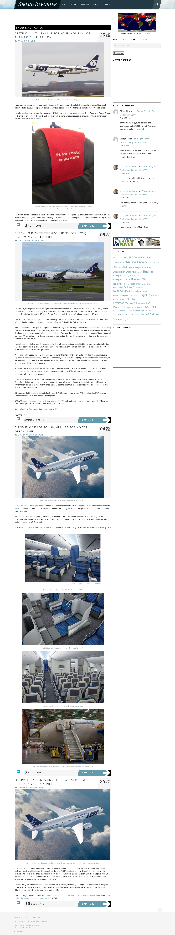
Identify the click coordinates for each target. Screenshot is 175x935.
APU (16, 322)
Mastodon (45, 921)
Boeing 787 (139, 279)
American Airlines (124, 271)
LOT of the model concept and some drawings (33, 898)
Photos (130, 307)
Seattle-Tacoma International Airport (135, 311)
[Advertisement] (63, 18)
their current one (45, 885)
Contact (36, 917)
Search (106, 4)
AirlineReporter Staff (31, 241)
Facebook (25, 921)
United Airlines (149, 314)
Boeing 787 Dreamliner (127, 283)
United (137, 315)
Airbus (149, 258)
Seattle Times (33, 368)
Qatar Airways (138, 307)
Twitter (17, 921)
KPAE (128, 299)
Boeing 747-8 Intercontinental (133, 276)
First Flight (134, 295)
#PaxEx (124, 258)
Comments (33, 226)
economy (145, 291)
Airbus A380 (118, 263)
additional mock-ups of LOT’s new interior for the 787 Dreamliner (69, 895)
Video (117, 319)
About (96, 4)
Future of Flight (118, 299)
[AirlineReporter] (37, 4)
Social (74, 4)
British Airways (118, 287)
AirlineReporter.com (32, 358)
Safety (148, 307)
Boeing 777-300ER (121, 280)
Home (64, 4)
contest (140, 287)
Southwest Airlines (123, 314)
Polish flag (102, 887)
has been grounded (38, 320)
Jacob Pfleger (26, 41)
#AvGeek (116, 258)
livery (17, 509)
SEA (154, 307)
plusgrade (39, 119)
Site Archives (19, 931)
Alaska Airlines (122, 267)
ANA (139, 272)
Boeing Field (146, 284)
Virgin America (127, 320)
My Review (141, 303)
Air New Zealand (153, 263)
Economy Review (120, 295)
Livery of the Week (125, 303)
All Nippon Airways (142, 268)
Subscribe (85, 4)
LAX (134, 299)
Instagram (35, 921)
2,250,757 (147, 33)
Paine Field (119, 307)
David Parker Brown (30, 435)
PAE (148, 303)
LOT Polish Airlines (22, 506)
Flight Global (19, 379)
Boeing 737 (118, 276)
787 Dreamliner (137, 257)
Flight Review (148, 295)
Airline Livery (136, 262)
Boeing (148, 271)
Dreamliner (136, 291)
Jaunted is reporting (30, 401)
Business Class (130, 287)
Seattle (115, 311)
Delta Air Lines (121, 291)
